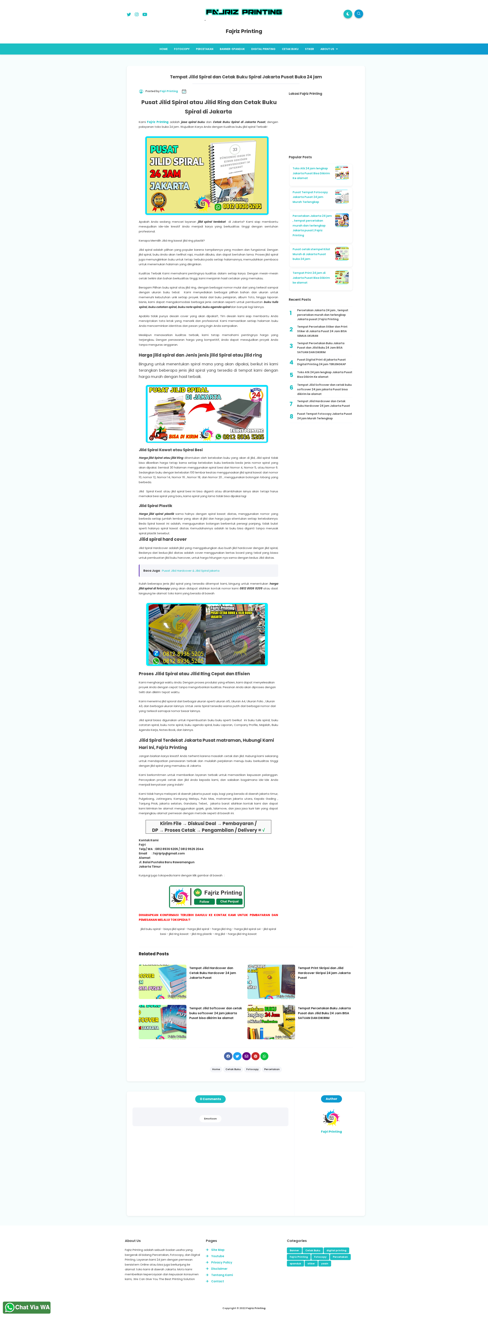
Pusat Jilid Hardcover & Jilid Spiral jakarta (190, 571)
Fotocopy (320, 1257)
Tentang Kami (222, 1275)
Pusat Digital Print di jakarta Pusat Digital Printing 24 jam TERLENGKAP (321, 362)
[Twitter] (129, 15)
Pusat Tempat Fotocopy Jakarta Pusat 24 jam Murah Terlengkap (310, 197)
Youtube (217, 1256)
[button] (348, 14)
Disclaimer (219, 1269)
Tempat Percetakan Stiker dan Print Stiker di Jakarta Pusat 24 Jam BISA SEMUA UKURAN (322, 331)
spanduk (295, 1263)
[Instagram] (137, 15)
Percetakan (340, 1257)
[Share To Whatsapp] (264, 1056)
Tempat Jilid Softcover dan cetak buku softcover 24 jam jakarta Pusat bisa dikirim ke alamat (324, 389)
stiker (311, 1263)
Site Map (218, 1250)
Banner (294, 1250)
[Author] (331, 1126)
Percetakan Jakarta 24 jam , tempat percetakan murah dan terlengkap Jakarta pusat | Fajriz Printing (312, 225)
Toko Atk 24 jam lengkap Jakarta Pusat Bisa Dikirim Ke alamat (311, 173)
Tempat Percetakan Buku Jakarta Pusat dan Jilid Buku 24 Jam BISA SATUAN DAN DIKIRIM (320, 347)
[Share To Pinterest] (255, 1056)
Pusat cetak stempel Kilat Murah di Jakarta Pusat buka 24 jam (311, 254)
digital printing (336, 1250)
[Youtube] (144, 15)
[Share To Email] (246, 1056)
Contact (217, 1281)
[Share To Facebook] (228, 1056)
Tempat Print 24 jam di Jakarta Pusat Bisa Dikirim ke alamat (311, 277)
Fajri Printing (331, 1131)
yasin (324, 1263)
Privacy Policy (221, 1262)
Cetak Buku (312, 1250)
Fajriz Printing (157, 122)
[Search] (358, 14)
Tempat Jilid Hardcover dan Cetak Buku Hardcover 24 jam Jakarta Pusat (323, 403)
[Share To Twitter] (237, 1056)
